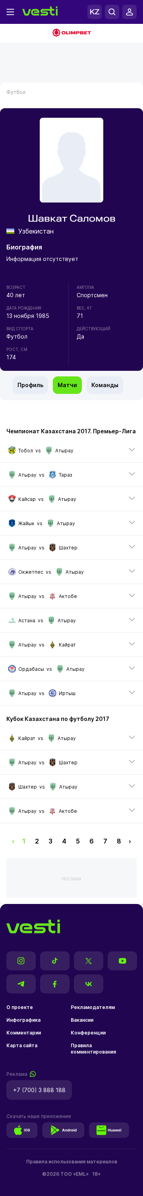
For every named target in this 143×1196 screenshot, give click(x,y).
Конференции (88, 1033)
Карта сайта (21, 1045)
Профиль (30, 385)
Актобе (68, 596)
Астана (26, 620)
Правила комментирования (93, 1048)
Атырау (64, 451)
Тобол (25, 451)
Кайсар (27, 499)
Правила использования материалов (71, 1162)
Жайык (26, 523)
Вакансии (82, 1020)
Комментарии (23, 1033)
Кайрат (67, 645)
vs (45, 451)
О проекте (19, 1007)
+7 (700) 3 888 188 (39, 1090)
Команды (104, 385)
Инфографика (23, 1020)
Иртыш (67, 693)
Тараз (65, 475)
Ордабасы (31, 669)
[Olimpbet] (71, 33)
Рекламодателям (93, 1007)
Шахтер (68, 548)
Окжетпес (30, 572)
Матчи (67, 385)
